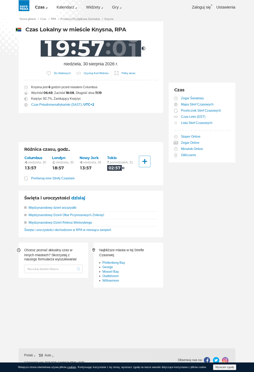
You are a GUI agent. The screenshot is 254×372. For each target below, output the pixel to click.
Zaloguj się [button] (201, 7)
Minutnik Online (192, 149)
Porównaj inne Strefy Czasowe (53, 178)
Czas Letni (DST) (193, 116)
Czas (40, 7)
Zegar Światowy (192, 98)
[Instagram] (225, 360)
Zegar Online (190, 142)
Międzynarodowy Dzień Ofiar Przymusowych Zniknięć (66, 215)
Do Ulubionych (62, 73)
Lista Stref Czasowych (196, 123)
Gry (115, 7)
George (107, 267)
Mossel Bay (110, 271)
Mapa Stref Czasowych (197, 104)
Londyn (58, 158)
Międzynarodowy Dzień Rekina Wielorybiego (60, 222)
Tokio (112, 158)
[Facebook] (207, 360)
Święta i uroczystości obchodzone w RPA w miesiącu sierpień (67, 230)
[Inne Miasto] (144, 161)
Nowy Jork (89, 158)
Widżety (93, 7)
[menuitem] (40, 7)
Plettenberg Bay (113, 262)
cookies (71, 367)
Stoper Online (190, 136)
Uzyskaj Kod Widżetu (96, 73)
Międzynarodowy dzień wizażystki (52, 207)
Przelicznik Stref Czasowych (201, 110)
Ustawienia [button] (225, 7)
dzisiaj (78, 198)
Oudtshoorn (110, 276)
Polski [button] (28, 355)
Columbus (33, 158)
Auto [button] (48, 355)
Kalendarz (65, 7)
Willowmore (110, 280)
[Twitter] (216, 360)
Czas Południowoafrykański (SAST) (56, 104)
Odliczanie (188, 155)
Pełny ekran (128, 73)
